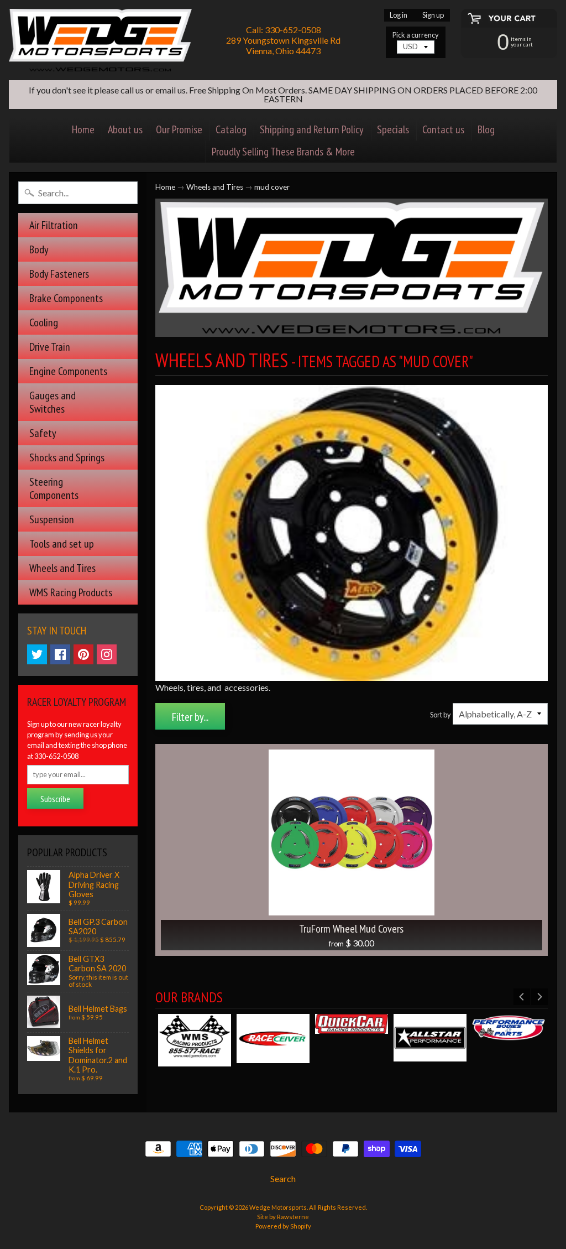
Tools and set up (61, 544)
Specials (393, 129)
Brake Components (66, 298)
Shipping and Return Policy (312, 129)
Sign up (433, 15)
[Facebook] (60, 654)
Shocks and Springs (66, 457)
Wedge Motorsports (278, 1207)
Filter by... (190, 717)
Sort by (440, 714)
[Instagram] (107, 654)
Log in (398, 15)
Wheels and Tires (62, 568)
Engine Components (68, 371)
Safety (42, 433)
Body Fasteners (59, 274)
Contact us (443, 129)
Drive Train (49, 347)
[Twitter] (37, 654)
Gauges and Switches (52, 402)
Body (39, 249)
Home (83, 129)
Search (283, 1178)
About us (125, 129)
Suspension (51, 519)
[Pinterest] (83, 654)
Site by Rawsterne (283, 1216)
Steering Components (53, 488)
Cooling (43, 322)
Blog (486, 129)
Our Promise (179, 129)
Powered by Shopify (283, 1226)
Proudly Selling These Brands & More (283, 151)
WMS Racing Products (70, 592)
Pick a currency (415, 35)
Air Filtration (53, 225)
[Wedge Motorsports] (100, 40)
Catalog (231, 129)
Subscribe (55, 798)
